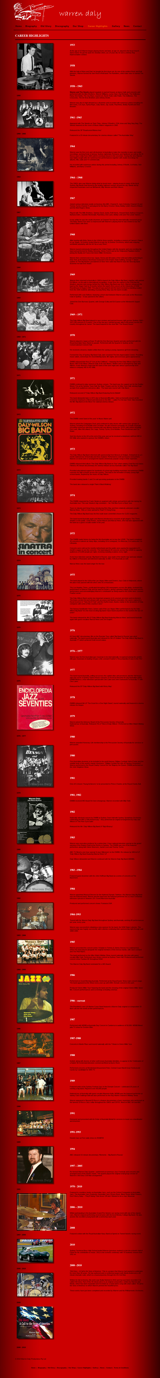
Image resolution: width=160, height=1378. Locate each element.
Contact (137, 26)
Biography (31, 26)
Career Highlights (98, 26)
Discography (62, 26)
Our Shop (78, 26)
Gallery (116, 26)
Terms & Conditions (121, 1368)
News (127, 26)
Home (18, 26)
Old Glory (46, 26)
